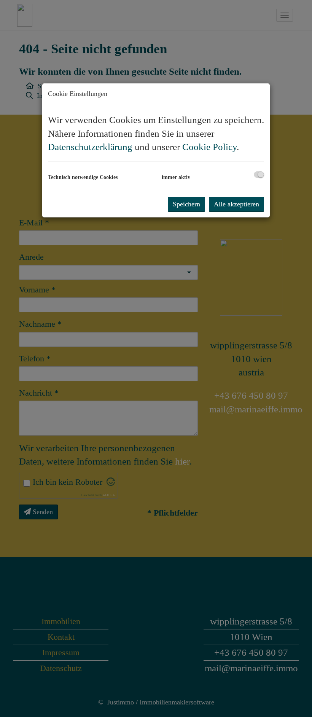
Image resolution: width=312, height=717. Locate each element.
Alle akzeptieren (236, 204)
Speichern (186, 204)
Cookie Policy (209, 147)
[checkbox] (259, 174)
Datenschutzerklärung (90, 147)
